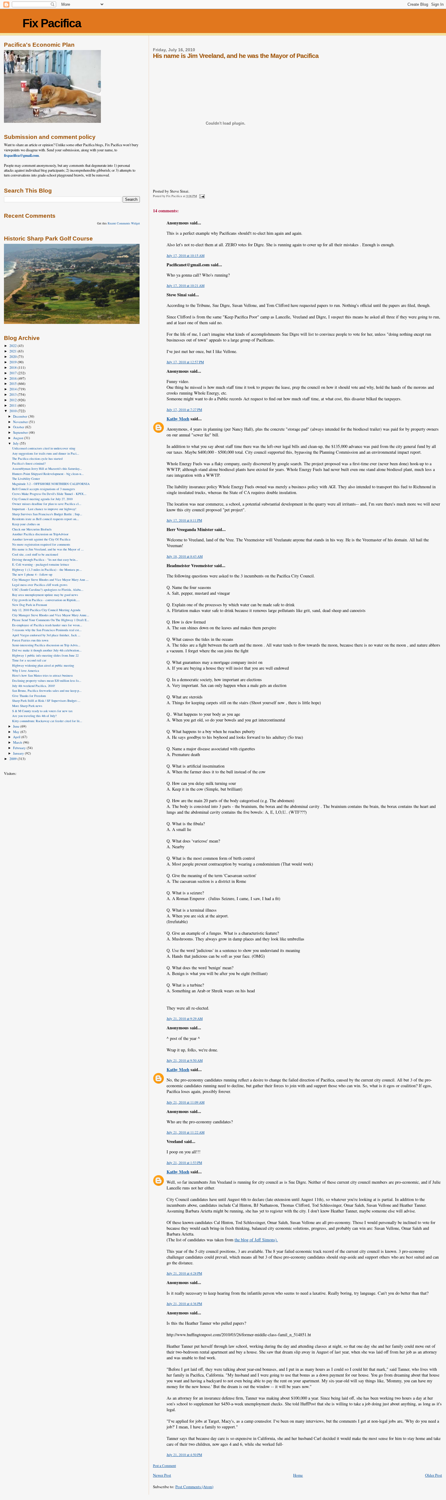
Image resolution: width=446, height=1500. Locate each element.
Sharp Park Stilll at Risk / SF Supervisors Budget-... (46, 700)
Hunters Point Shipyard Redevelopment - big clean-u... (48, 474)
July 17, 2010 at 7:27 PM (184, 409)
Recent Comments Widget (124, 223)
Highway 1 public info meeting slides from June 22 (45, 655)
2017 (13, 373)
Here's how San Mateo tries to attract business (42, 675)
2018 (13, 367)
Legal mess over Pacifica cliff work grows (39, 585)
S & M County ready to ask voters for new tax (42, 711)
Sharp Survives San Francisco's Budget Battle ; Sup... (47, 514)
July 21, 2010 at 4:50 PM (184, 1454)
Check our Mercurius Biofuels (32, 529)
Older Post (433, 1475)
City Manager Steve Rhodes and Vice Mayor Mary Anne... (50, 615)
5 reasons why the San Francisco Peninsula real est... (47, 630)
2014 (13, 389)
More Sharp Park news (27, 706)
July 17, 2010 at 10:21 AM (185, 285)
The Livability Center (26, 478)
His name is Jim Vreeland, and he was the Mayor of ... (48, 549)
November (21, 421)
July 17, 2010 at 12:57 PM (185, 362)
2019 (13, 362)
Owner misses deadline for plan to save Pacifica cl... (46, 504)
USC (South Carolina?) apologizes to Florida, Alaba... (47, 589)
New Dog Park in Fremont (29, 605)
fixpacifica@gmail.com (21, 155)
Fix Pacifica (51, 23)
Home (298, 1475)
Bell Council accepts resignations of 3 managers (43, 489)
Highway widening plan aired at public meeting (43, 665)
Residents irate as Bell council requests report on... (45, 519)
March (18, 742)
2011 (13, 405)
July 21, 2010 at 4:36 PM (184, 1303)
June (16, 726)
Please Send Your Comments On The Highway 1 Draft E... (50, 620)
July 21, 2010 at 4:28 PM (184, 1273)
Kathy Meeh (178, 418)
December (20, 416)
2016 (13, 378)
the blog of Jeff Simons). (256, 1240)
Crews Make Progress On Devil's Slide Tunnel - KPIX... (49, 494)
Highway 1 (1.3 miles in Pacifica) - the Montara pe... (47, 569)
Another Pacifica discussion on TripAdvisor (40, 534)
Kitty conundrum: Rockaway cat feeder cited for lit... (47, 721)
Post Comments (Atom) (194, 1486)
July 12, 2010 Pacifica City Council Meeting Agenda (46, 610)
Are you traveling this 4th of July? (34, 716)
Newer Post (162, 1475)
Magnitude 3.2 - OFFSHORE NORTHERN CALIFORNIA (51, 484)
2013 (13, 394)
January (19, 753)
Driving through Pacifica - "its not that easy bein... (45, 559)
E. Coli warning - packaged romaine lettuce (40, 564)
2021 (13, 351)
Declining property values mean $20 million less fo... (46, 680)
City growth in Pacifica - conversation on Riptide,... (46, 600)
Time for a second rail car (29, 660)
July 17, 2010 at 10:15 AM (185, 255)
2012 (13, 400)
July (16, 443)
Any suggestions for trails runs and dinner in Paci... (45, 453)
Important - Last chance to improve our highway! (44, 509)
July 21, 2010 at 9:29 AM (185, 1018)
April (17, 737)
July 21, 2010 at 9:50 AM (185, 1060)
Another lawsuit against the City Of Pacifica (41, 539)
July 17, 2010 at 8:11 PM (184, 520)
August (18, 438)
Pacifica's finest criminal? (29, 463)
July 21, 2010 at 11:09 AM (185, 1102)
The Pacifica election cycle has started (37, 458)
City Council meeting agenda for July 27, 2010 (42, 499)
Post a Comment (164, 1465)
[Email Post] (202, 196)
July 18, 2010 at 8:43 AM (185, 556)
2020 (13, 356)
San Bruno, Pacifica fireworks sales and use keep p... (47, 690)
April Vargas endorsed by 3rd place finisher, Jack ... (46, 635)
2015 (13, 383)
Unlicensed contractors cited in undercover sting (43, 448)
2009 (13, 758)
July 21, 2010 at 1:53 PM (184, 1162)
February (20, 747)
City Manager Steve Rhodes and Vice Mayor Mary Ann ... (50, 579)
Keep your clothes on (26, 524)
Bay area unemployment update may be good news (45, 595)
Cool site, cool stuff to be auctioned (35, 554)
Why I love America (25, 670)
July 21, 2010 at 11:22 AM (185, 1132)
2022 (13, 345)
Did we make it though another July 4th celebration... (47, 650)
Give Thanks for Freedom (29, 696)
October (19, 427)
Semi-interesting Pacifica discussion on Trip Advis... (46, 645)
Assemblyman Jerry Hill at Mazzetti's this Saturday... (47, 468)
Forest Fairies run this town (30, 640)
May (16, 731)
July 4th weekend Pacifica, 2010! (33, 686)
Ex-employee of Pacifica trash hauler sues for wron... (47, 625)
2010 (13, 411)
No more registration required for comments (41, 544)
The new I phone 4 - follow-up (32, 574)
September (21, 432)
